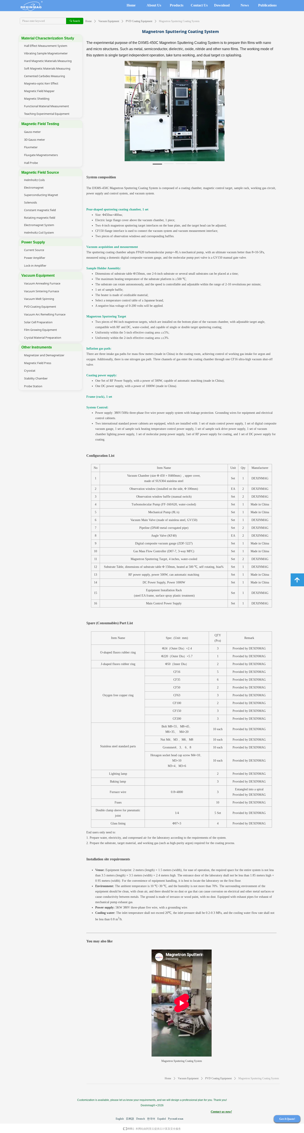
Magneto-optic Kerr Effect (41, 83)
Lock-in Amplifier (35, 266)
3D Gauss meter (34, 140)
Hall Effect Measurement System (45, 46)
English (120, 1118)
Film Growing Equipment (40, 330)
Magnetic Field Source (40, 172)
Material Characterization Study (47, 38)
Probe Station (33, 386)
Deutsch (140, 1118)
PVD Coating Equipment (139, 21)
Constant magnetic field (40, 210)
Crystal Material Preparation (42, 338)
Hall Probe (31, 163)
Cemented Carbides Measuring (44, 76)
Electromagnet (34, 187)
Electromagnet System (39, 225)
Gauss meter (32, 132)
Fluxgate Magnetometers (41, 155)
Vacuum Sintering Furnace (41, 291)
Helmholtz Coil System (39, 233)
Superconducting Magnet (41, 195)
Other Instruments (36, 347)
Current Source (34, 250)
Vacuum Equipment (108, 21)
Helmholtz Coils (34, 180)
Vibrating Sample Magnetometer (46, 53)
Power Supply (33, 242)
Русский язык (175, 1118)
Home (88, 21)
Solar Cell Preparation (38, 322)
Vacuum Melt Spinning (39, 299)
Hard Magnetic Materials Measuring (48, 61)
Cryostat (29, 371)
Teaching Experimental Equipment (46, 114)
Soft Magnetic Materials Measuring (47, 68)
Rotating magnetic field (39, 218)
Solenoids (30, 202)
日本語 (130, 1118)
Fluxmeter (31, 147)
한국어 (151, 1118)
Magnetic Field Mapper (39, 91)
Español (161, 1118)
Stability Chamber (36, 378)
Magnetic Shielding (36, 99)
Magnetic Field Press (37, 363)
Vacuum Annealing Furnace (42, 283)
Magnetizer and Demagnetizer (44, 355)
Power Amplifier (34, 258)
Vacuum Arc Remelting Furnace (44, 314)
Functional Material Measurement (46, 106)
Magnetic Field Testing (40, 124)
